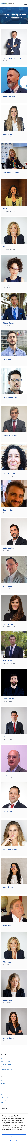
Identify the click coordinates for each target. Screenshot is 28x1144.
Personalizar (14, 1136)
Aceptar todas (14, 1132)
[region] (14, 1129)
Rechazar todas (14, 1140)
